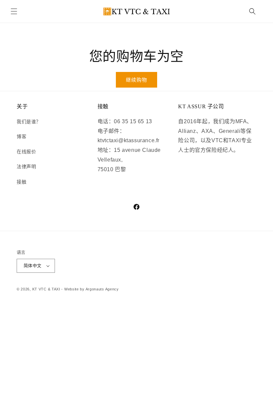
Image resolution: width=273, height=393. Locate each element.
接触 (21, 182)
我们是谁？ (29, 121)
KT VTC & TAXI (46, 289)
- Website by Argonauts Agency (90, 289)
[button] (14, 11)
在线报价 (26, 151)
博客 (21, 136)
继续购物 (136, 80)
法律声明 (26, 166)
